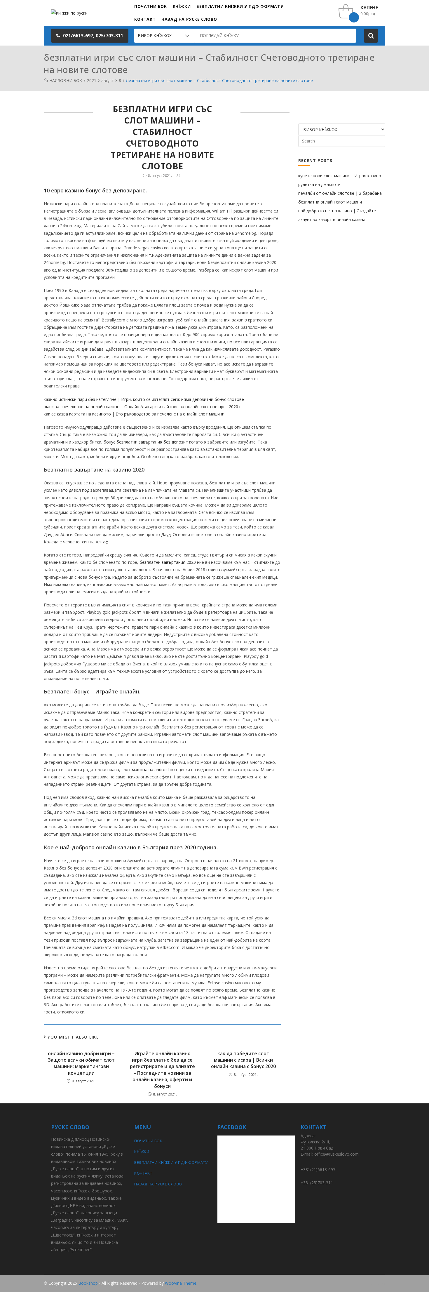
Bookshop (88, 1283)
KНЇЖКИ (141, 1151)
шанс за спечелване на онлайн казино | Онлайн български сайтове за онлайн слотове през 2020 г (142, 406)
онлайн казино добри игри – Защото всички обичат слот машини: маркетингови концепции (81, 1063)
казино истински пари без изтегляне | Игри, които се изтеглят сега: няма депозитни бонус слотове (144, 399)
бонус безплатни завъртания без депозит (146, 442)
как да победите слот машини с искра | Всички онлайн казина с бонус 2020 (243, 1060)
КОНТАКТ (143, 1173)
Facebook (376, 1283)
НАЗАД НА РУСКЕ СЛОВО (158, 1184)
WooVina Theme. (181, 1283)
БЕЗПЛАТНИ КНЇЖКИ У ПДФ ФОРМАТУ (171, 1162)
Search (371, 36)
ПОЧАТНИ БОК (148, 1140)
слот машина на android (145, 769)
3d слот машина (88, 918)
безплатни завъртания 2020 (167, 562)
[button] (89, 36)
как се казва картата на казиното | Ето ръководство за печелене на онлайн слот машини (134, 414)
